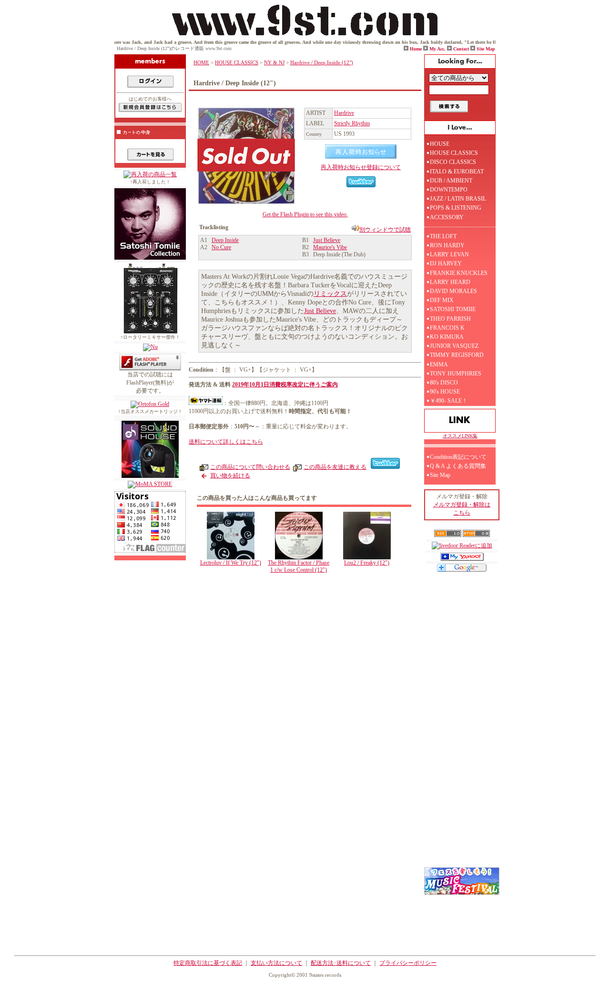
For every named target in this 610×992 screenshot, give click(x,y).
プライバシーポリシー (408, 963)
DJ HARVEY (446, 263)
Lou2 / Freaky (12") (366, 562)
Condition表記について (458, 457)
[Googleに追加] (462, 570)
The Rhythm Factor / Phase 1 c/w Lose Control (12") (298, 566)
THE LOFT (443, 236)
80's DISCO (444, 382)
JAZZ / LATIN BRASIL (458, 198)
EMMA (439, 364)
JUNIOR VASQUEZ (454, 346)
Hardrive (344, 113)
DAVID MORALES (453, 291)
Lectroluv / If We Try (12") (230, 562)
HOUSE (439, 144)
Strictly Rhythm (352, 123)
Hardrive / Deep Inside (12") (321, 62)
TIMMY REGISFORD (457, 355)
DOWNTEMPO (449, 189)
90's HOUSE (445, 391)
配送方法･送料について (341, 963)
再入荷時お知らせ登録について (361, 167)
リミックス (330, 293)
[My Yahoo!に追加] (462, 559)
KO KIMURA (447, 337)
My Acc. (437, 48)
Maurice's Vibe (330, 247)
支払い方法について (276, 963)
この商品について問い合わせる (250, 467)
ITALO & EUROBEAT (457, 171)
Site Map (486, 48)
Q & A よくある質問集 (458, 466)
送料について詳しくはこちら (226, 441)
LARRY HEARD (450, 282)
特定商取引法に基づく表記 (207, 963)
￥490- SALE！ (449, 400)
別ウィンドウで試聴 (385, 229)
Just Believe (326, 240)
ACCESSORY (447, 217)
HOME (201, 62)
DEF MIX (442, 300)
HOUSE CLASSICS (236, 62)
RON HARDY (447, 245)
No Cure (221, 247)
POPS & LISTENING (455, 207)
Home (416, 48)
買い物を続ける (230, 475)
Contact (461, 48)
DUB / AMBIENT (451, 180)
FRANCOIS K (447, 327)
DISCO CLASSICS (453, 162)
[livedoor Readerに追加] (462, 545)
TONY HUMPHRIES (455, 373)
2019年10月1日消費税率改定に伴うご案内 (285, 384)
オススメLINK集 (460, 435)
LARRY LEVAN (449, 254)
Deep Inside (225, 240)
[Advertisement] (307, 659)
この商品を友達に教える (335, 467)
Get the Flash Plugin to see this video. (305, 214)
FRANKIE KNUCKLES (459, 273)
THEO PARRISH (450, 318)
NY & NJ (274, 62)
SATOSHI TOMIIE (453, 309)
